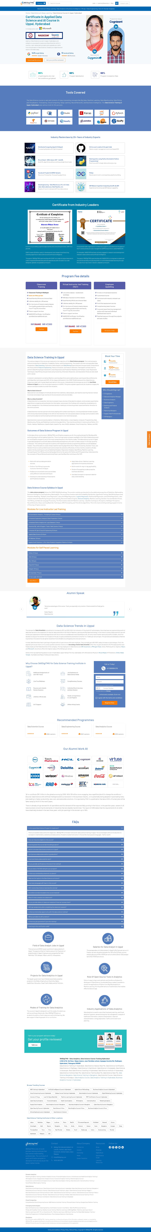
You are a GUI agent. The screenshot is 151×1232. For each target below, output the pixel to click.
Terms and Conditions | (54, 1230)
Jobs (93, 3)
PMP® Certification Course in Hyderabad (96, 1097)
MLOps (84, 9)
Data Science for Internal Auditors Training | (82, 1180)
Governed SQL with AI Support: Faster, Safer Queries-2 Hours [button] (46, 526)
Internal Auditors (91, 1100)
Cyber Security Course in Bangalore (103, 1104)
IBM (82, 647)
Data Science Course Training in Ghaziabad (61, 1196)
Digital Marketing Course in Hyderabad (112, 1093)
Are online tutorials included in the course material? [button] (43, 892)
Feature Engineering (45, 367)
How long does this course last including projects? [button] (43, 844)
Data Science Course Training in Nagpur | (81, 1190)
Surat (95, 1126)
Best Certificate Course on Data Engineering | (38, 1207)
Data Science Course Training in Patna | (87, 1192)
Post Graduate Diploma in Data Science (62, 1214)
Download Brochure (34, 60)
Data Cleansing (39, 365)
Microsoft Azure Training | (74, 1202)
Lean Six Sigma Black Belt (50, 1097)
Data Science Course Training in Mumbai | (37, 1194)
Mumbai (112, 1130)
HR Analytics (79, 1100)
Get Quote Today (110, 330)
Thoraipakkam (34, 1130)
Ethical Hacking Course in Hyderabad (40, 1112)
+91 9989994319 (112, 668)
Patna (64, 1122)
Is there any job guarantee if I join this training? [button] (42, 921)
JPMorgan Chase (96, 647)
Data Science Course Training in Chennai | (37, 1190)
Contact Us (80, 1147)
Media (78, 1155)
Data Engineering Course (71, 726)
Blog (112, 3)
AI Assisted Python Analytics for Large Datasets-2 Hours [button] (44, 522)
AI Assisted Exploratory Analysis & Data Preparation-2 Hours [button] (45, 518)
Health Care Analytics (66, 1100)
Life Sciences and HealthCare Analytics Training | (85, 1176)
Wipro (123, 647)
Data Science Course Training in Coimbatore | (38, 1196)
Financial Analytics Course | (63, 1176)
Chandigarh (33, 1126)
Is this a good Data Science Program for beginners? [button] (43, 828)
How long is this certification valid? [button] (38, 926)
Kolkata (68, 1130)
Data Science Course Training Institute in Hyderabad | (58, 1188)
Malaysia (42, 1133)
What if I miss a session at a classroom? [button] (40, 897)
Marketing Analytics (105, 1100)
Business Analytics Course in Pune (97, 1108)
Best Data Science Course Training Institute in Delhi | (40, 1192)
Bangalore (104, 1126)
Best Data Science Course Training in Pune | (82, 1194)
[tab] (75, 515)
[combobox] (98, 688)
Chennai (80, 1126)
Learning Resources (103, 3)
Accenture (87, 647)
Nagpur (48, 1122)
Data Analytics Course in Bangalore (55, 1104)
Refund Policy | (74, 1230)
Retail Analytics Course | (77, 1178)
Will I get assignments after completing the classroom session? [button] (47, 907)
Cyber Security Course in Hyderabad (39, 1108)
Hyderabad (33, 1133)
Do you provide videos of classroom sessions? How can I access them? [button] (49, 902)
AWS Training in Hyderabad (37, 1089)
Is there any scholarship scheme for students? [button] (42, 873)
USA (49, 1133)
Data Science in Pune (58, 1108)
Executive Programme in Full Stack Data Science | (39, 1214)
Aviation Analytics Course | (49, 1176)
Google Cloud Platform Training (89, 1202)
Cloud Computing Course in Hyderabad (40, 1093)
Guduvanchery (102, 1130)
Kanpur (89, 1126)
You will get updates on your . (103, 691)
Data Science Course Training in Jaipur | (59, 1190)
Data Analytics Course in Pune (76, 1108)
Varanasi (104, 1122)
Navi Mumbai (58, 1130)
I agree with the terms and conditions (110, 698)
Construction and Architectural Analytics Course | (39, 1180)
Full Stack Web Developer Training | (85, 1212)
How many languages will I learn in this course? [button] (42, 883)
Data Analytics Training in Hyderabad (102, 1077)
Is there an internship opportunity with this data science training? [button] (48, 912)
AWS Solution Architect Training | (58, 1202)
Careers (79, 1150)
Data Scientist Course (35, 726)
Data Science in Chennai (60, 1112)
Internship (80, 1153)
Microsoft (31, 649)
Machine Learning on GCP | (33, 1212)
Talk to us (34, 1045)
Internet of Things (35, 1097)
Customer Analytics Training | (63, 1178)
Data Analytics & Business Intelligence (68, 9)
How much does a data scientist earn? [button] (39, 859)
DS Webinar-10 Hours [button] (34, 538)
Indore (92, 1130)
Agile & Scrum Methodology (82, 1089)
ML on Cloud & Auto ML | (46, 1212)
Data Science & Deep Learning (46, 9)
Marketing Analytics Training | (33, 1176)
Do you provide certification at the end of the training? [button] (44, 864)
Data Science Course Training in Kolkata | (59, 1194)
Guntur (113, 1122)
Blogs (97, 1147)
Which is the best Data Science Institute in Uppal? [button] (43, 849)
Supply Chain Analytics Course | (45, 1178)
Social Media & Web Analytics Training (36, 1183)
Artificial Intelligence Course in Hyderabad (59, 1089)
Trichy (65, 1126)
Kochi (75, 1130)
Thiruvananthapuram (83, 1122)
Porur (49, 1130)
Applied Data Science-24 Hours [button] (37, 534)
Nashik (72, 1122)
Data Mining (67, 365)
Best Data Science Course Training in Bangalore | (85, 1188)
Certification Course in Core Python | (60, 1207)
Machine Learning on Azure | (85, 1210)
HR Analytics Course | (31, 1178)
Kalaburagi (84, 1130)
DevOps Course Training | (49, 1210)
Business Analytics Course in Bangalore (79, 1104)
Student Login (124, 3)
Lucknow (56, 1122)
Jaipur (32, 1122)
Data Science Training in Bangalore (85, 1075)
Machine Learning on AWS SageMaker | (67, 1210)
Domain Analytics (109, 9)
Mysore (49, 1126)
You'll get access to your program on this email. (104, 685)
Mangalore (57, 1126)
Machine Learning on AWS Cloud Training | (65, 1212)
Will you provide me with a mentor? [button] (38, 917)
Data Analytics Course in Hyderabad (88, 1093)
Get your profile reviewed (55, 60)
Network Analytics (83, 498)
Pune (43, 1130)
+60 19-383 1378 (58, 1160)
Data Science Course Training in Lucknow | (65, 1192)
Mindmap (98, 1150)
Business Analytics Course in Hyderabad (104, 1089)
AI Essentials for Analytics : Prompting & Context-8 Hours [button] (44, 514)
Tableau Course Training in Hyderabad (65, 1093)
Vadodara (40, 1122)
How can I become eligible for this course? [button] (40, 840)
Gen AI (101, 9)
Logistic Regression (82, 496)
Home (28, 13)
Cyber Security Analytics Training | (62, 1180)
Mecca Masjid (103, 652)
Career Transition (82, 1158)
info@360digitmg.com (60, 1157)
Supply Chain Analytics (36, 1104)
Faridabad (95, 1122)
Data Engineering (92, 9)
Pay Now (41, 329)
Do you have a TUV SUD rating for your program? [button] (42, 868)
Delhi (41, 1126)
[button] (21, 609)
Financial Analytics (52, 1100)
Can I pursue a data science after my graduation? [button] (42, 854)
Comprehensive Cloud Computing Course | (37, 1202)
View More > (33, 581)
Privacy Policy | (65, 1230)
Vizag (120, 1126)
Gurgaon (113, 1126)
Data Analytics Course (104, 726)
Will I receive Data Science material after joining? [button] (42, 888)
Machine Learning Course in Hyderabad (71, 1097)
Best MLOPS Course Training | (78, 1207)
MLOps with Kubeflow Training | (34, 1210)
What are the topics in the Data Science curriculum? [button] (43, 878)
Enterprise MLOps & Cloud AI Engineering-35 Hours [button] (43, 530)
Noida (72, 1126)
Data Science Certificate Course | (34, 1188)
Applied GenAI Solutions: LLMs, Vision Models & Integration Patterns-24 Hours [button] (50, 542)
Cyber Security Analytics (36, 1100)
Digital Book (99, 1153)
